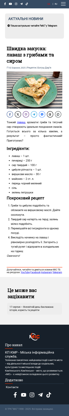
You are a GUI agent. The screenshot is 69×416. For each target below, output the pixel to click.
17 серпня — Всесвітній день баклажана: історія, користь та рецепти (32, 308)
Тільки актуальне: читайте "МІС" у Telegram (33, 25)
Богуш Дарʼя (44, 67)
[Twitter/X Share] (18, 114)
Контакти (12, 387)
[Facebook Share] (10, 114)
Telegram (57, 272)
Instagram (46, 272)
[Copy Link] (58, 114)
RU (56, 4)
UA (48, 4)
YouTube (25, 272)
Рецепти (31, 67)
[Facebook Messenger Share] (42, 114)
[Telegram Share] (34, 114)
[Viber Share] (26, 114)
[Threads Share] (50, 114)
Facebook (35, 272)
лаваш (21, 122)
